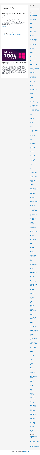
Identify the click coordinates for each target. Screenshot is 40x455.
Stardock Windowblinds (33, 281)
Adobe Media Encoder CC (33, 44)
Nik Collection (32, 215)
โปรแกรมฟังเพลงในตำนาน (33, 414)
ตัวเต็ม (31, 360)
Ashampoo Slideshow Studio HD (34, 68)
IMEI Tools (31, 177)
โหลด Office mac (32, 427)
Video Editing (32, 305)
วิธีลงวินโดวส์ (31, 377)
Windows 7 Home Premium (34, 330)
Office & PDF (32, 219)
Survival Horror (32, 289)
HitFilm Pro (31, 169)
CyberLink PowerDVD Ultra (34, 105)
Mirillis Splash (32, 202)
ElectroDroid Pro (32, 138)
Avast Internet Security (33, 76)
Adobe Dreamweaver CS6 (33, 39)
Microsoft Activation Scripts (34, 201)
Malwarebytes (32, 198)
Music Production (32, 205)
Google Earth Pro (32, 160)
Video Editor (31, 306)
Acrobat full (31, 20)
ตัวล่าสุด (31, 359)
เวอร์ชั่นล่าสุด (31, 389)
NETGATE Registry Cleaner (34, 214)
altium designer (32, 55)
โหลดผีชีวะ (31, 430)
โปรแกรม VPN (32, 402)
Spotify (31, 280)
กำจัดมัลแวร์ (31, 354)
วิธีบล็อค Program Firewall (33, 376)
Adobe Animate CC (32, 32)
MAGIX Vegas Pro (32, 197)
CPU (30, 98)
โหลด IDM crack (32, 426)
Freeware (31, 152)
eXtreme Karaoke (32, 144)
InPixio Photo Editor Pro (33, 180)
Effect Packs (31, 136)
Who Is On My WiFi (32, 318)
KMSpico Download (32, 193)
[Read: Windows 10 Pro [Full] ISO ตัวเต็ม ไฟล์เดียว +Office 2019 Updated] (14, 54)
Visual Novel (31, 309)
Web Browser (32, 313)
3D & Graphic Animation (33, 15)
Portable (31, 243)
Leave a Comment (4, 16)
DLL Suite (31, 117)
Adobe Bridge (32, 35)
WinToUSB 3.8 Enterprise (33, 343)
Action (31, 23)
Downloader (31, 122)
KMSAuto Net (32, 192)
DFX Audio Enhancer (33, 113)
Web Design (31, 314)
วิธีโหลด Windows (32, 380)
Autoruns (31, 73)
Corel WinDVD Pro (32, 93)
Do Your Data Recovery (33, 119)
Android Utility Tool (32, 57)
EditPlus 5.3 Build (32, 135)
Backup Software (32, 81)
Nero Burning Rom (32, 209)
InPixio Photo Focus (33, 181)
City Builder (31, 88)
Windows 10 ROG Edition (11, 34)
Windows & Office (32, 322)
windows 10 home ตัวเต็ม (33, 326)
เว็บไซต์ (31, 386)
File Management (32, 148)
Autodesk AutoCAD (32, 72)
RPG (30, 259)
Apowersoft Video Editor (33, 64)
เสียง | (31, 390)
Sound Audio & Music (33, 277)
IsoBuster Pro (32, 184)
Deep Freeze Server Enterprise (34, 110)
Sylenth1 (31, 290)
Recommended (16, 16)
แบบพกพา (31, 397)
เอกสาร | (31, 392)
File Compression (32, 147)
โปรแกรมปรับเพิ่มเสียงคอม (33, 413)
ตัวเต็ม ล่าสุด (31, 363)
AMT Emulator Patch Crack (33, 56)
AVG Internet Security (33, 77)
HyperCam (31, 171)
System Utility (32, 293)
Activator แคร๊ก (32, 27)
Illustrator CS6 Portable (33, 176)
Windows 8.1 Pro (32, 335)
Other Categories (32, 226)
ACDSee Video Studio (33, 19)
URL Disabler (32, 298)
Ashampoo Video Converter (34, 69)
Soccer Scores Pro (32, 269)
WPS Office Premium (33, 347)
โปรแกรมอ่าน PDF (32, 419)
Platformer (31, 240)
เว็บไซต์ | (31, 388)
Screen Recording (32, 263)
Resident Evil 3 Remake (33, 256)
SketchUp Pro (32, 268)
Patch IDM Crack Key (33, 227)
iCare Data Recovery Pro (33, 172)
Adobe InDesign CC (32, 43)
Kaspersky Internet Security (34, 188)
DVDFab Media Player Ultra (34, 130)
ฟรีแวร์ (31, 364)
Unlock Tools (32, 297)
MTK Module (32, 204)
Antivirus (31, 61)
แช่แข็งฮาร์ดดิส (32, 394)
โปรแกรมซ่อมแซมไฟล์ (33, 406)
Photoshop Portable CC (33, 239)
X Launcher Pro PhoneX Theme (34, 348)
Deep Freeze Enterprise (33, 109)
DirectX (31, 114)
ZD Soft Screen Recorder (33, 352)
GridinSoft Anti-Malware (33, 163)
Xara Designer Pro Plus (33, 350)
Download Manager (32, 121)
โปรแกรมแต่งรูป (32, 421)
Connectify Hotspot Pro (33, 89)
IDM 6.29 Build (32, 173)
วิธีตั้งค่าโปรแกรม (32, 372)
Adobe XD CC (32, 48)
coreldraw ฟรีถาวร (32, 97)
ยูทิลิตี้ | (31, 367)
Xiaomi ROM (31, 351)
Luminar (31, 196)
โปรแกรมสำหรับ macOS (33, 417)
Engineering (31, 140)
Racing (31, 248)
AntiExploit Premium (33, 60)
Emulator (31, 139)
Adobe (13, 16)
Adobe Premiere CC (33, 47)
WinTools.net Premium (33, 342)
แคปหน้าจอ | (32, 393)
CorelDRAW (31, 94)
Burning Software (32, 85)
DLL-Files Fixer (32, 118)
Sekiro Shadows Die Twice (33, 264)
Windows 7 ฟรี (32, 334)
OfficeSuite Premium (33, 223)
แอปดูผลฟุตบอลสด (32, 398)
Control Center (32, 90)
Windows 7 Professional (33, 331)
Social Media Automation (33, 272)
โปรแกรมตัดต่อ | (32, 409)
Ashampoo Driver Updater (33, 65)
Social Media (32, 271)
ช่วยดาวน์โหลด (32, 355)
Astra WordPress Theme (26, 451)
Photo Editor (31, 234)
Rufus (31, 260)
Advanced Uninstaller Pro (33, 51)
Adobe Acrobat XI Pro (33, 31)
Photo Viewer (32, 235)
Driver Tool (31, 126)
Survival (31, 288)
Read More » (4, 26)
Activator (31, 26)
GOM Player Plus (32, 159)
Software (31, 273)
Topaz (31, 294)
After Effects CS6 (32, 53)
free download (32, 151)
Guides (31, 165)
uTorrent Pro (32, 302)
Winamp (31, 319)
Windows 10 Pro (21, 16)
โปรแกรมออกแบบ (32, 418)
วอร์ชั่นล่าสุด (31, 368)
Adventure (31, 52)
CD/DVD (31, 86)
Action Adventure (32, 24)
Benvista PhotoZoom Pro (33, 84)
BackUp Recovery (32, 80)
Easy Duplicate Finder (33, 134)
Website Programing (33, 317)
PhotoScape (31, 236)
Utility (31, 301)
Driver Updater (32, 127)
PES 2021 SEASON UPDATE (34, 231)
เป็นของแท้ (31, 385)
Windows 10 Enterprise (33, 323)
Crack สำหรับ (32, 101)
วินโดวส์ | (31, 381)
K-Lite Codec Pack (32, 185)
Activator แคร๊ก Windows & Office (34, 28)
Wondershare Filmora (33, 346)
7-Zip (31, 18)
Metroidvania (32, 200)
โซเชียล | (31, 401)
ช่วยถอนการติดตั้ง (32, 356)
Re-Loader (31, 251)
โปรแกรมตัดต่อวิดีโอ (32, 410)
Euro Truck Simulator (33, 143)
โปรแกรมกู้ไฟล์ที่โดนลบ (33, 405)
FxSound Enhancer (32, 155)
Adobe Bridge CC (32, 36)
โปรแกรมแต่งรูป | (32, 422)
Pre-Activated (32, 244)
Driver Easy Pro (32, 123)
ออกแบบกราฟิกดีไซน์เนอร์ (33, 384)
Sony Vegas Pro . (32, 276)
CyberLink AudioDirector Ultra (34, 102)
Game (31, 156)
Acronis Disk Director (33, 22)
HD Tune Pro (32, 167)
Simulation (31, 267)
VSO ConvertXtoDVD (33, 310)
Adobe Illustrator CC (33, 40)
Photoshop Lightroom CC (33, 238)
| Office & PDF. (10, 16)
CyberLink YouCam (32, 106)
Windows (31, 321)
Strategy (31, 286)
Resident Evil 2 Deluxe (33, 255)
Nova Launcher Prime (33, 218)
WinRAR (31, 339)
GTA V (31, 164)
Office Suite (31, 222)
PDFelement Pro (32, 230)
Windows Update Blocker (33, 338)
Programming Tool (32, 247)
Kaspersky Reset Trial (33, 189)
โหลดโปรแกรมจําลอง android (34, 431)
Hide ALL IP (31, 168)
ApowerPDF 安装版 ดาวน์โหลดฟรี (34, 446)
